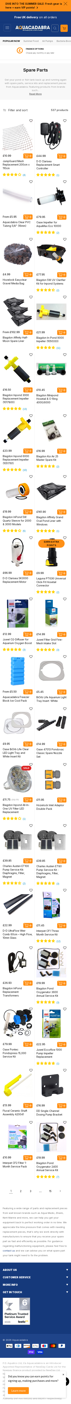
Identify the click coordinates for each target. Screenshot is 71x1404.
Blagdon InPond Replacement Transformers (12, 992)
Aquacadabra (20, 1339)
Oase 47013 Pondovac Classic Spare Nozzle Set (50, 753)
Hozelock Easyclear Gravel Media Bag (15, 281)
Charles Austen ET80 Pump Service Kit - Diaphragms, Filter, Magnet (49, 871)
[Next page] (60, 1191)
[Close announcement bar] (65, 3)
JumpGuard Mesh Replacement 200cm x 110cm (16, 165)
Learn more (18, 1390)
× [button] (63, 1374)
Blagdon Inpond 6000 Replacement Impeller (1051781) (16, 460)
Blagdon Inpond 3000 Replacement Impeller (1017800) (16, 399)
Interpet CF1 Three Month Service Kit (47, 932)
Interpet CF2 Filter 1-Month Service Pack (15, 1164)
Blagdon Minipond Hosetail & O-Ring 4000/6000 (47, 399)
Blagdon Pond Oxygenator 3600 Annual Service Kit (47, 992)
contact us (9, 1250)
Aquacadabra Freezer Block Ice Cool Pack (16, 698)
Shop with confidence (40, 53)
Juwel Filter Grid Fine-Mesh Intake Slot (49, 641)
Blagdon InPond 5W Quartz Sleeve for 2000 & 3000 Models (17, 520)
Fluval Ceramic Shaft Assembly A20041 (15, 1112)
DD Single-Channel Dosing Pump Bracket (49, 1112)
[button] (7, 28)
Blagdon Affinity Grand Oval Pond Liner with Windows (49, 521)
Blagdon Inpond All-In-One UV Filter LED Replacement (16, 808)
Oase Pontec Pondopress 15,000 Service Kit (14, 1053)
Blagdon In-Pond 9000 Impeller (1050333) (50, 339)
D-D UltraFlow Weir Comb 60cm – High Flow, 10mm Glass (17, 934)
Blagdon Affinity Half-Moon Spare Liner (15, 339)
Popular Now (11, 41)
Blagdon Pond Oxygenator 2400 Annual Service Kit (47, 1166)
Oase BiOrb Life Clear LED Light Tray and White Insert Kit (16, 753)
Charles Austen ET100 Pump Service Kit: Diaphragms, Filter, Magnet (16, 871)
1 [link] (11, 1191)
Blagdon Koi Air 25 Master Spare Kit (47, 458)
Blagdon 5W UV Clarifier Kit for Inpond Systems (51, 281)
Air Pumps (47, 41)
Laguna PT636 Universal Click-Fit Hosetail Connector (51, 582)
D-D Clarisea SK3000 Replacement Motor (15, 580)
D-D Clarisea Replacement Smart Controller (48, 165)
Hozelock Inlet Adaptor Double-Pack (50, 807)
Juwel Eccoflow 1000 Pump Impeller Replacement (49, 1053)
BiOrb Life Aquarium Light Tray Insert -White (51, 699)
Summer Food (31, 41)
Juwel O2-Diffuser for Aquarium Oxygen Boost (17, 641)
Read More (35, 93)
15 (50, 1191)
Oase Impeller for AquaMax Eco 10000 (48, 224)
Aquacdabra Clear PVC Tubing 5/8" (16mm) (17, 224)
